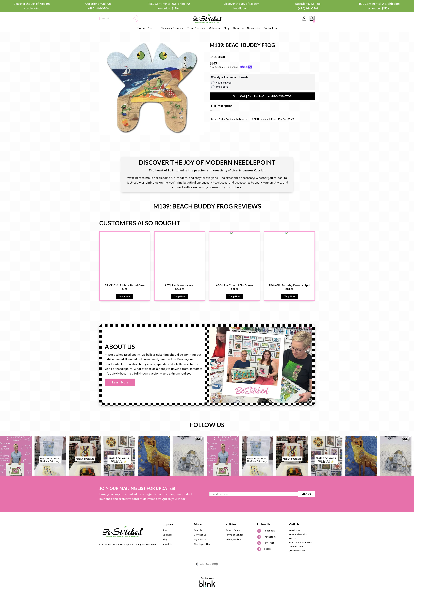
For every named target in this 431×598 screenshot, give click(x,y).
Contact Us (200, 534)
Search (198, 530)
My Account (200, 539)
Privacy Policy (233, 539)
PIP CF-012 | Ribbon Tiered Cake (125, 285)
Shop (165, 530)
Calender (167, 534)
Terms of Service (234, 534)
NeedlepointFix (202, 544)
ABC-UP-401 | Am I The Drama (234, 285)
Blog (164, 539)
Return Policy (233, 530)
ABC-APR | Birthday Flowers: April (289, 285)
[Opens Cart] (312, 18)
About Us (167, 544)
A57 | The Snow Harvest (179, 285)
